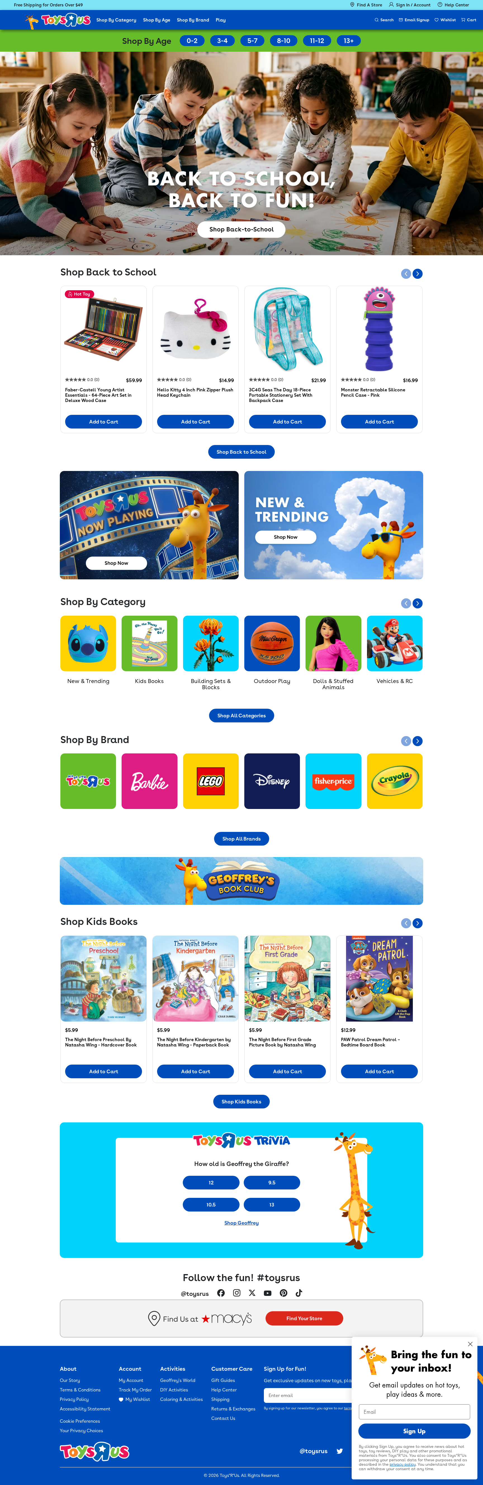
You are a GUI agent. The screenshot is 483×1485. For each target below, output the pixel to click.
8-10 (283, 41)
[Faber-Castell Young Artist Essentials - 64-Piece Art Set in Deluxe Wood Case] (103, 329)
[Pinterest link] (283, 1293)
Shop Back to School (241, 452)
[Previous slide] (406, 274)
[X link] (252, 1293)
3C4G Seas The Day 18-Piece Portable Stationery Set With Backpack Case (280, 395)
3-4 (222, 41)
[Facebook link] (221, 1293)
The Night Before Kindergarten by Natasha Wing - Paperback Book (194, 1042)
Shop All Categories (241, 715)
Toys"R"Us (229, 1475)
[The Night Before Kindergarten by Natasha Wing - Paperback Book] (195, 979)
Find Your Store (304, 1318)
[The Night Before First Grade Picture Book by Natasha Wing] (287, 979)
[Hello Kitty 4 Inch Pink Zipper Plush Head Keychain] (195, 329)
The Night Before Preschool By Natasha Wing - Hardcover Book (101, 1042)
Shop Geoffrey (241, 1223)
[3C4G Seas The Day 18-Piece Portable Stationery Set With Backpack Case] (287, 329)
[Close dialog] (470, 1344)
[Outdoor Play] (272, 643)
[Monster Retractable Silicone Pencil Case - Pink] (379, 329)
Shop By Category (116, 20)
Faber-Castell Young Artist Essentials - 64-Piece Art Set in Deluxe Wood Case (98, 395)
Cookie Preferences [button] (80, 1421)
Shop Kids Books (241, 1102)
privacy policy (403, 1464)
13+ (349, 41)
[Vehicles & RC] (395, 643)
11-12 (317, 41)
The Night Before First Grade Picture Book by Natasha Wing (282, 1042)
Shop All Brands (241, 839)
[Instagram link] (236, 1293)
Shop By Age (156, 20)
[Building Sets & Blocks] (211, 643)
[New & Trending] (88, 643)
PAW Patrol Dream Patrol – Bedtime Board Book (370, 1042)
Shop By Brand (193, 20)
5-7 (252, 41)
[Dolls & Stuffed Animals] (333, 643)
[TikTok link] (299, 1293)
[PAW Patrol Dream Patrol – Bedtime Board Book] (379, 979)
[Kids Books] (149, 643)
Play (221, 20)
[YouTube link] (267, 1293)
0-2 (192, 41)
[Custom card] (88, 781)
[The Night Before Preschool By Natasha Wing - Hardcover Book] (103, 979)
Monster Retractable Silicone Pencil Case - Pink (373, 392)
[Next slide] (418, 274)
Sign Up (414, 1431)
